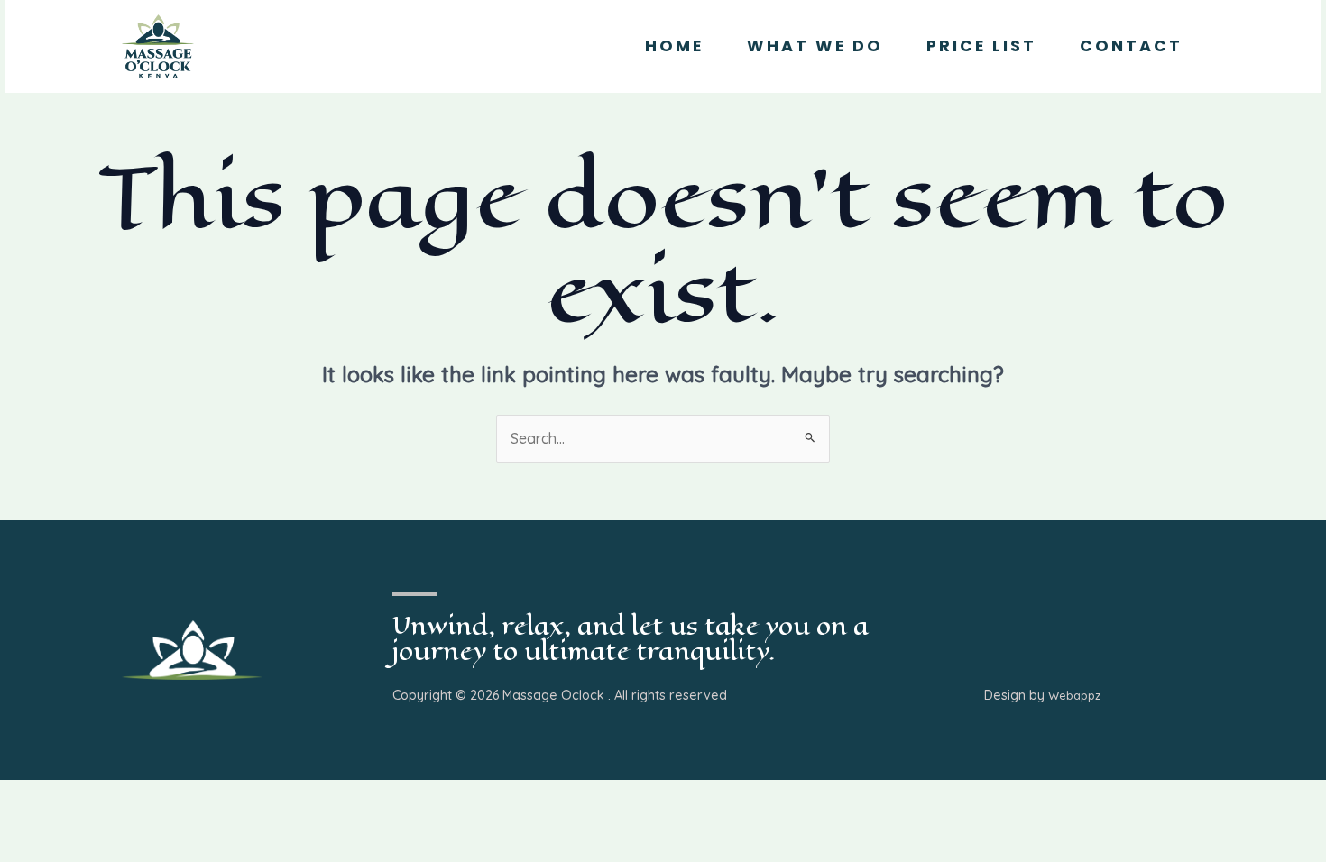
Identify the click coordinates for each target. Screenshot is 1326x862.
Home (674, 46)
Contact (1131, 46)
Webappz (1074, 695)
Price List (981, 46)
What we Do (815, 46)
